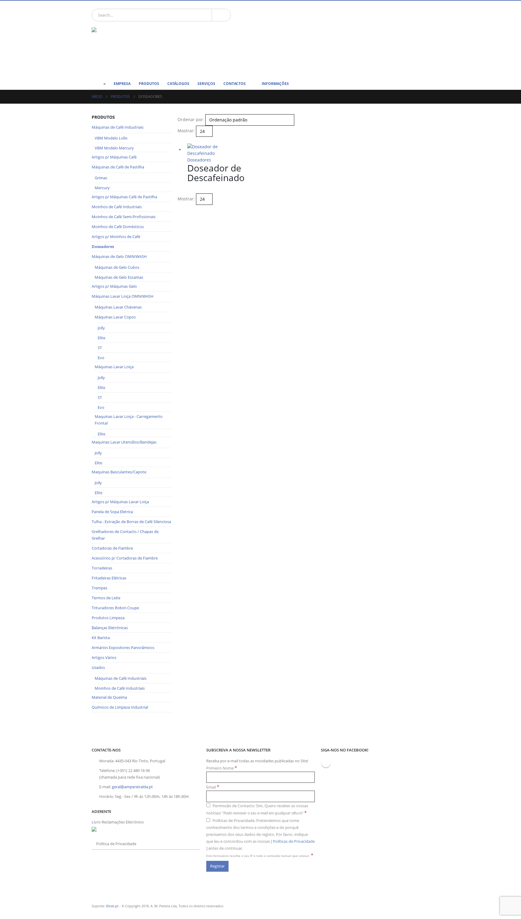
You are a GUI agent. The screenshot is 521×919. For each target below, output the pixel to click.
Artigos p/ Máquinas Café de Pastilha (124, 196)
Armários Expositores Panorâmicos (123, 647)
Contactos (234, 83)
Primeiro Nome (221, 768)
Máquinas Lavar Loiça (114, 366)
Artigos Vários (104, 657)
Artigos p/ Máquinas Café (114, 157)
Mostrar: (186, 130)
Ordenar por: (191, 119)
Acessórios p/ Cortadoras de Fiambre (125, 558)
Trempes (99, 588)
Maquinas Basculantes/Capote (119, 472)
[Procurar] (221, 15)
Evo (101, 357)
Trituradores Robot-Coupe (115, 607)
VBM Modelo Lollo (111, 138)
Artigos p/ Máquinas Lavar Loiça (120, 501)
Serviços (206, 83)
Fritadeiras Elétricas (109, 578)
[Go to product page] (215, 150)
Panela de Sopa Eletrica (112, 511)
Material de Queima (109, 697)
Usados (98, 667)
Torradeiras (102, 568)
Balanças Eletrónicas (110, 627)
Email (212, 787)
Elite (101, 337)
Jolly (101, 328)
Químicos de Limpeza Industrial (120, 707)
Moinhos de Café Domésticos (118, 226)
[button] (180, 140)
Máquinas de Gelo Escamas (119, 277)
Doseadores (199, 160)
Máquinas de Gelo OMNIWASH (119, 256)
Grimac (101, 177)
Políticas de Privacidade (294, 841)
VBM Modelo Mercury (114, 148)
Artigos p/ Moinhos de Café (116, 236)
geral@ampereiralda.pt (132, 786)
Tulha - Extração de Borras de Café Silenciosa (131, 521)
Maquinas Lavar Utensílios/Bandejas (124, 442)
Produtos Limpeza (108, 617)
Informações (275, 83)
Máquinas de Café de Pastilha (118, 167)
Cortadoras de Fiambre (112, 548)
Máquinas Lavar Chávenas (118, 307)
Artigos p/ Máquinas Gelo (114, 286)
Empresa (122, 83)
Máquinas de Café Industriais (118, 127)
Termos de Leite (106, 598)
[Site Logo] (137, 48)
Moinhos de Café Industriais (117, 206)
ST (100, 347)
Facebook (325, 762)
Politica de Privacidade (116, 843)
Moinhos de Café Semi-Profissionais (124, 216)
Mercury (102, 187)
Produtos (149, 83)
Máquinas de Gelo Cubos (117, 267)
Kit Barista (101, 637)
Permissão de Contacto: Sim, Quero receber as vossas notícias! (257, 809)
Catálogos (178, 83)
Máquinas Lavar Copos (115, 317)
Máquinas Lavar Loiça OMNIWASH (122, 296)
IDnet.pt (112, 906)
